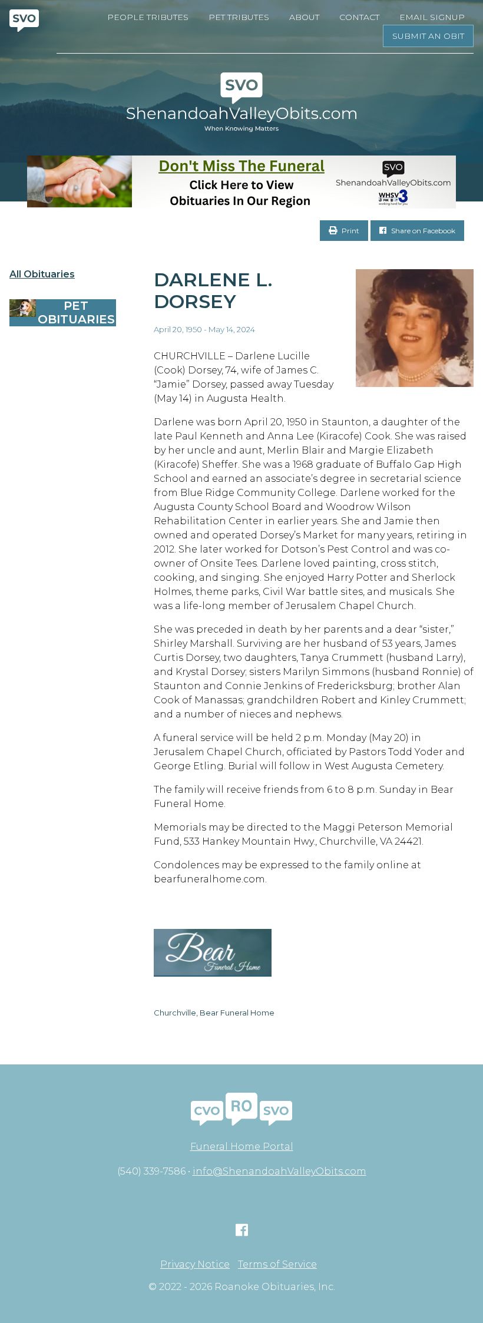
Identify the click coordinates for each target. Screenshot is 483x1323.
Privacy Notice (195, 1264)
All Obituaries (42, 274)
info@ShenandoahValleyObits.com (279, 1171)
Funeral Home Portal (241, 1146)
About (304, 17)
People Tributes (147, 17)
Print (349, 230)
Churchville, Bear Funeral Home (214, 1012)
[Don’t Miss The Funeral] (241, 182)
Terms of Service (277, 1264)
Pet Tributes (239, 17)
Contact (359, 17)
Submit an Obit (428, 36)
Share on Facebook (422, 230)
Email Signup (432, 17)
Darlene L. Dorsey (213, 290)
